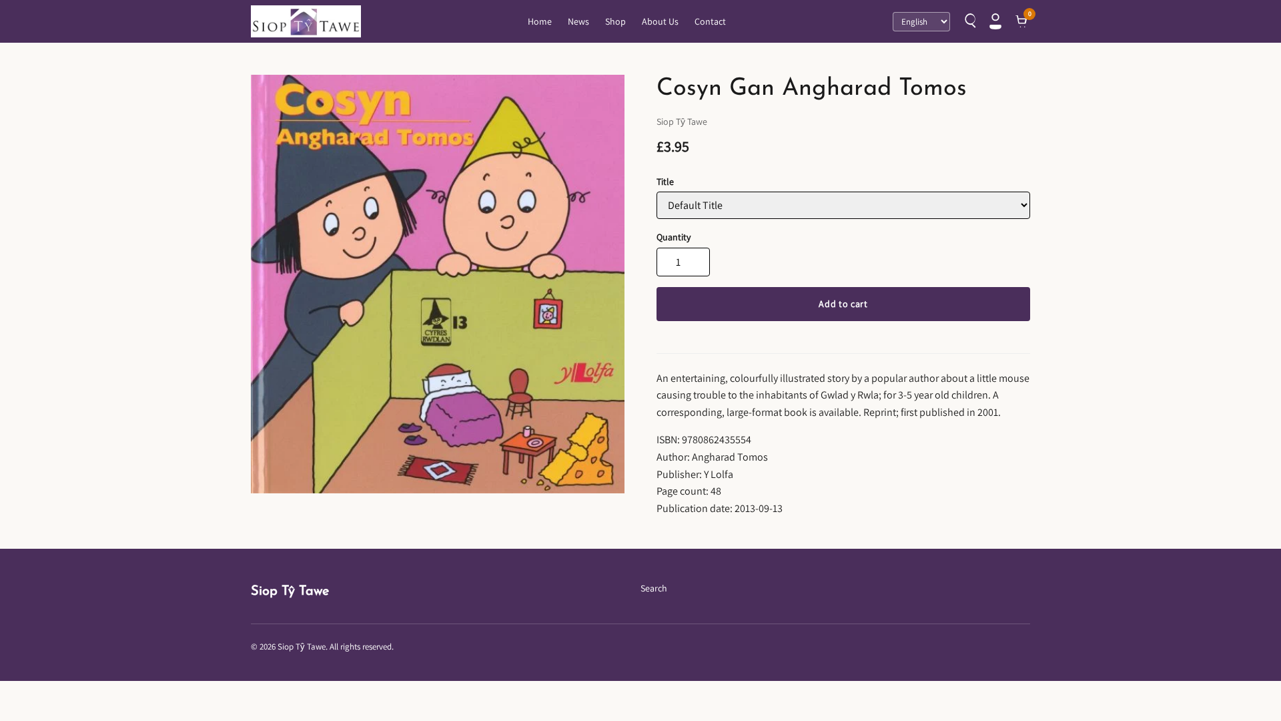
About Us (660, 21)
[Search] (969, 21)
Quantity (674, 237)
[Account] (995, 21)
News (578, 21)
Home (540, 21)
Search (653, 588)
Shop (615, 21)
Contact (710, 21)
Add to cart (843, 304)
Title (665, 182)
